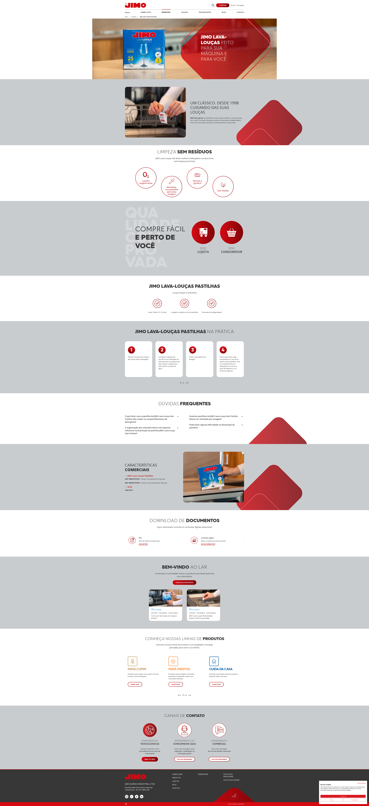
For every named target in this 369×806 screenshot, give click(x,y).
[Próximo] (186, 383)
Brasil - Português (237, 5)
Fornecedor (203, 774)
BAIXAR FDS (143, 544)
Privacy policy (361, 783)
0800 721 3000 (150, 759)
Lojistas (184, 12)
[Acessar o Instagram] (126, 796)
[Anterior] (179, 695)
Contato (240, 12)
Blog (224, 12)
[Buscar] (213, 5)
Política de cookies (231, 780)
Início (127, 12)
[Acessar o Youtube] (131, 796)
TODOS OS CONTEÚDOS (184, 582)
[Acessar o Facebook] (136, 796)
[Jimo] (135, 5)
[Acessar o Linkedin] (141, 796)
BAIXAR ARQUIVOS (208, 544)
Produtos (166, 12)
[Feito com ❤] (126, 804)
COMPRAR (222, 5)
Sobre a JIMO (146, 12)
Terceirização (205, 12)
